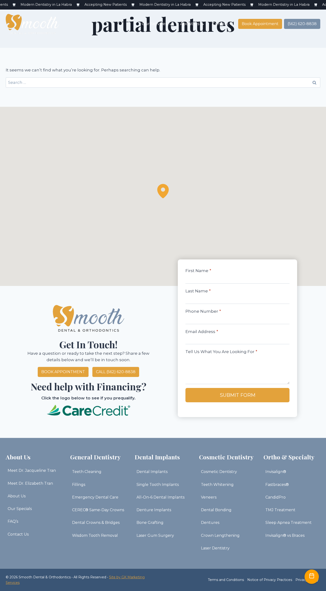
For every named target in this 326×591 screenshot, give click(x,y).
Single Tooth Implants (158, 484)
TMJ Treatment (280, 510)
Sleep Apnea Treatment (288, 522)
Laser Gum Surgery (155, 535)
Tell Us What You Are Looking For (221, 351)
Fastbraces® (277, 484)
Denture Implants (154, 510)
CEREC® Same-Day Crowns (98, 510)
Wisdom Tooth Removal (95, 535)
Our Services (155, 23)
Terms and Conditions (226, 580)
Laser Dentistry (215, 548)
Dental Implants (152, 471)
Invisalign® (275, 471)
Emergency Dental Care (95, 497)
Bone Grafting (150, 522)
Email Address (201, 331)
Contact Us (18, 534)
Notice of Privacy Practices (269, 580)
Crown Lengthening (220, 535)
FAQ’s (13, 521)
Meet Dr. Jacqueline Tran (32, 470)
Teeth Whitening (217, 484)
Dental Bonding (216, 510)
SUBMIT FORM (237, 395)
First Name (198, 270)
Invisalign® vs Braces (285, 535)
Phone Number (203, 311)
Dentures (210, 522)
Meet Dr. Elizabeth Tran (30, 483)
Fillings (78, 484)
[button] (163, 191)
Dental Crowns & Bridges (96, 522)
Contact (220, 23)
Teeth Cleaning (86, 471)
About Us (190, 23)
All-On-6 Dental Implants (160, 497)
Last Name (198, 291)
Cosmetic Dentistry (219, 471)
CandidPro (275, 497)
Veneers (208, 497)
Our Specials (20, 508)
